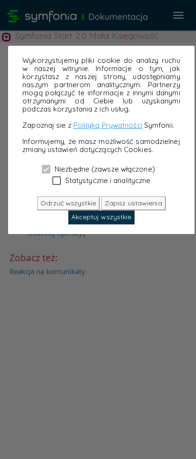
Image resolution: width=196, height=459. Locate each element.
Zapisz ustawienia (133, 203)
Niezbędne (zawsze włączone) (104, 168)
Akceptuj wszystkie (101, 217)
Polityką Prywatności (107, 125)
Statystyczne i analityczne (107, 180)
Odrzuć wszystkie (68, 203)
